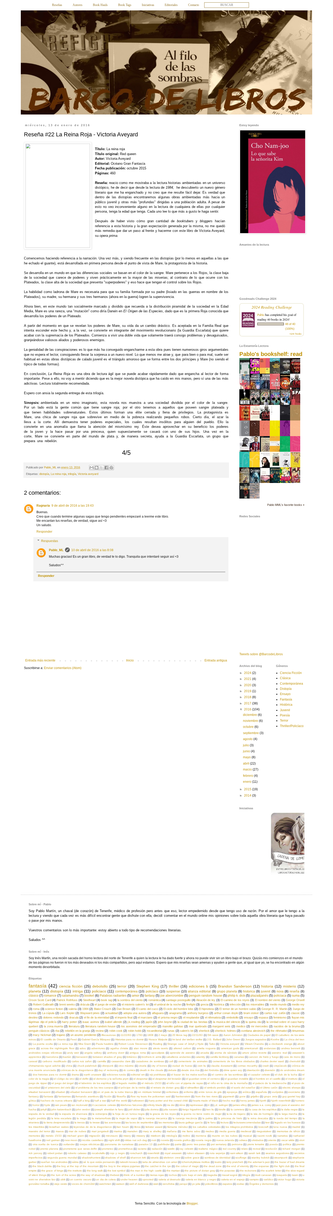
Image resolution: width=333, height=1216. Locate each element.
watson (120, 1183)
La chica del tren (294, 1039)
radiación (157, 1148)
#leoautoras (108, 1035)
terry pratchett (234, 1162)
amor (135, 995)
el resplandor (191, 1017)
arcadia (204, 1052)
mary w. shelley (152, 1131)
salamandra (70, 995)
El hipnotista (206, 1008)
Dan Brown (124, 1008)
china (69, 1065)
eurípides (277, 1092)
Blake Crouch (102, 1008)
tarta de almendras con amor (159, 1162)
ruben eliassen (196, 1153)
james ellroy (240, 1105)
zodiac (241, 1183)
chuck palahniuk (87, 1065)
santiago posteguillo (178, 1000)
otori (301, 1140)
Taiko (212, 1043)
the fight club (282, 1166)
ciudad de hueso (182, 1065)
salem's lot (186, 1030)
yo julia (196, 1183)
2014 (248, 795)
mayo (247, 757)
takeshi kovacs (129, 1162)
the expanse (261, 1166)
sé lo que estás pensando (99, 1162)
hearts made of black (205, 1100)
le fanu (212, 1122)
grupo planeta (227, 991)
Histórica (286, 704)
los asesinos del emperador (139, 1026)
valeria (72, 1008)
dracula (74, 1017)
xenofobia (169, 1183)
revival (256, 1148)
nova (280, 991)
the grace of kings (52, 1170)
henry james (247, 1100)
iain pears (61, 1105)
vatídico (268, 1179)
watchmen (105, 1183)
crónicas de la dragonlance (77, 1070)
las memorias (166, 1122)
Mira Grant (84, 1043)
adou (83, 1048)
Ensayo (285, 694)
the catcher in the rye (158, 1166)
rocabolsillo (98, 1153)
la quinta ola (253, 1021)
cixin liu (201, 1065)
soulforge (241, 1157)
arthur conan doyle (226, 1013)
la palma (207, 1118)
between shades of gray (107, 1056)
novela (165, 1140)
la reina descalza (257, 1118)
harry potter (69, 1021)
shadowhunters (91, 1157)
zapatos (227, 1183)
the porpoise (227, 1170)
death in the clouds (151, 1070)
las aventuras (113, 1122)
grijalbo (255, 1096)
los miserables (255, 1004)
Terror (284, 720)
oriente (272, 1140)
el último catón (269, 1087)
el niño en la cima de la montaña (227, 1083)
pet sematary (219, 1144)
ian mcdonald (80, 1105)
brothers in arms (151, 1056)
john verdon (83, 1109)
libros (137, 1126)
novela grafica (182, 1140)
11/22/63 (126, 1035)
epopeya (232, 1092)
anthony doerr (115, 1052)
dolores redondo (53, 1017)
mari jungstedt (100, 1131)
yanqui (183, 1183)
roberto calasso (77, 1153)
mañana (172, 1131)
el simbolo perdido (215, 1087)
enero (247, 782)
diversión (270, 1070)
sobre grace (192, 1157)
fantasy (150, 995)
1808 (150, 1035)
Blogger (192, 1203)
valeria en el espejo (233, 1179)
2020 (248, 685)
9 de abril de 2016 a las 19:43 (73, 505)
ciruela (142, 1065)
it (208, 1105)
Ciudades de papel (259, 1035)
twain (295, 1175)
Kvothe (275, 1039)
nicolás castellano (92, 1140)
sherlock (204, 1030)
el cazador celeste (259, 1074)
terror (121, 986)
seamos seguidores (277, 1153)
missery (140, 1135)
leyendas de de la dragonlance (93, 1126)
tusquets (282, 1175)
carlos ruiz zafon (82, 1061)
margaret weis (221, 1026)
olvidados (257, 1140)
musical (247, 1135)
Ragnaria (43, 505)
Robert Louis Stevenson (133, 1043)
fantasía (38, 986)
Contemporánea (291, 683)
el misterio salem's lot (135, 1004)
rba (57, 1030)
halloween (138, 1100)
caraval (33, 1061)
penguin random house (205, 995)
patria (178, 1144)
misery (127, 1135)
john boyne (165, 1021)
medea (210, 1131)
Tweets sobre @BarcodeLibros (261, 654)
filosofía (121, 1096)
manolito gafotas (172, 1026)
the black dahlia (42, 1166)
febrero (248, 776)
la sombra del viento (130, 1000)
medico (240, 1026)
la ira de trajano (236, 1113)
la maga (82, 1118)
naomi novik (264, 1135)
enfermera (172, 1092)
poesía (274, 1144)
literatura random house (100, 1026)
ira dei (171, 1105)
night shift (114, 1140)
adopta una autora (134, 1013)
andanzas (270, 1048)
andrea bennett (290, 1048)
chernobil (294, 1061)
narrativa (282, 1135)
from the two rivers (206, 1096)
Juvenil (285, 710)
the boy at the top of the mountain (78, 1166)
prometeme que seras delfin (80, 1148)
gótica (32, 1100)
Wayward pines (90, 1013)
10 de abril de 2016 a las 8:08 (92, 550)
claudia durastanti (221, 1065)
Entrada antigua (215, 660)
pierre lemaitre (256, 1144)
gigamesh (228, 1096)
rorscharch (136, 1153)
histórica (219, 1004)
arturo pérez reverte (254, 1052)
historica (249, 991)
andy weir (73, 1052)
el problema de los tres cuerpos (94, 1087)
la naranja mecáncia (184, 1118)
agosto (248, 739)
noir (154, 1140)
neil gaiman (53, 1140)
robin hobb (134, 1030)
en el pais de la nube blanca (115, 1092)
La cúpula (48, 1013)
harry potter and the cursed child (168, 1100)
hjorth (263, 1100)
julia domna (152, 1109)
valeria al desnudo (169, 1179)
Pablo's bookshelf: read (270, 354)
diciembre (250, 715)
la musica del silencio (226, 1021)
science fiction (54, 1008)
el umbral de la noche (167, 1004)
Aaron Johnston (233, 1035)
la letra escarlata (61, 1118)
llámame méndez (177, 1126)
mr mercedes (259, 1026)
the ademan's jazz (259, 1162)
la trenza (79, 1122)
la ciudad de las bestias (192, 1021)
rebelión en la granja (77, 1030)
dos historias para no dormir (50, 1074)
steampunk (280, 1157)
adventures (98, 1048)
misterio (289, 986)
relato (244, 1148)
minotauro (112, 1135)
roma (36, 1008)
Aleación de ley (205, 1000)
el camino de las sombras (227, 1074)
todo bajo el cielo (192, 1175)
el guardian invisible (236, 1078)
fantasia (48, 1096)
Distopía (286, 689)
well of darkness (139, 1183)
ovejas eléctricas (90, 1144)
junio (247, 751)
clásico (34, 995)
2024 (248, 673)
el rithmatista (213, 1017)
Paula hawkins (105, 1043)
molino (186, 1135)
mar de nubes (77, 1131)
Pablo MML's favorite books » (285, 504)
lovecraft (263, 1126)
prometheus (125, 1148)
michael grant (75, 1135)
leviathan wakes (59, 1126)
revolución (271, 1148)
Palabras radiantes (113, 995)
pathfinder (164, 1144)
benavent (82, 1056)
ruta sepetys (217, 1153)
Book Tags (124, 5)
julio (246, 745)
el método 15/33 (152, 1083)
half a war (100, 1100)
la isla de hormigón (262, 1113)
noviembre (251, 721)
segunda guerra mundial (62, 1157)
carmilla (101, 1061)
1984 (85, 1008)
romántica (154, 1000)
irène (182, 1105)
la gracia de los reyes (163, 1113)
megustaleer (264, 1131)
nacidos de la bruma (287, 1026)
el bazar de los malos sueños (189, 1074)
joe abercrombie (171, 995)
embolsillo (232, 1017)
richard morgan (291, 1148)
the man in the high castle (146, 1170)
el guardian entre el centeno (203, 1078)
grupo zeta (270, 1096)
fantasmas (64, 1096)
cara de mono (292, 1056)
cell (171, 1061)
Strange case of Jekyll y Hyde (185, 1043)
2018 (248, 697)
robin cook (116, 1030)
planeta (35, 991)
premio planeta (49, 1148)
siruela (155, 1157)
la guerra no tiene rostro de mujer (201, 1113)
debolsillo (100, 986)
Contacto (193, 5)
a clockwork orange (280, 1043)
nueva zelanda (225, 1140)
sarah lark (254, 1153)
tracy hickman (42, 1034)
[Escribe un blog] (96, 467)
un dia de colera (106, 1179)
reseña (294, 991)
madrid (296, 1126)
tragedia (212, 1175)
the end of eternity (238, 1166)
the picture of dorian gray (200, 1170)
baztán (67, 1056)
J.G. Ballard (214, 1039)
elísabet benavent (81, 1092)
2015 (248, 789)
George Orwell (295, 1000)
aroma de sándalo (225, 1052)
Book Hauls (100, 5)
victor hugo (284, 1179)
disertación (253, 1070)
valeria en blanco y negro (200, 1179)
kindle (222, 1109)
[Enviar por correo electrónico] (91, 467)
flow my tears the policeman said (151, 1096)
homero (299, 1100)
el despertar (140, 1078)
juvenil (265, 991)
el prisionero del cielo (58, 1087)
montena (201, 1135)
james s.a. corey (261, 1105)
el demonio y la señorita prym (111, 1078)
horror (36, 1105)
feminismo (279, 1017)
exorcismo (294, 1092)
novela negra (203, 1140)
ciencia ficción (70, 986)
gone (242, 1096)
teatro (218, 1162)
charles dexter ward (272, 1061)
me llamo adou (191, 1131)
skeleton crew (172, 1157)
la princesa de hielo (230, 1118)
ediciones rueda (116, 1074)
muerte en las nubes (225, 1135)
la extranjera (99, 1113)
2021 (248, 679)
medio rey (298, 1004)
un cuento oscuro (80, 1179)
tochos (173, 1175)
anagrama (175, 1013)
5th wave (213, 1035)
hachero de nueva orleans (56, 1100)
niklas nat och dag (136, 1140)
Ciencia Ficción (291, 673)
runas (171, 1030)
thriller (174, 986)
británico (132, 1056)
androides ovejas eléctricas (45, 1052)
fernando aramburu (87, 1096)
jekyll (44, 1109)
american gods (230, 1048)
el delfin (84, 1078)
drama (75, 1074)
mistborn (156, 1135)
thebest (114, 1175)
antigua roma (138, 1052)
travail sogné (230, 1175)
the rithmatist (279, 1030)
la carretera (237, 1109)
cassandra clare (121, 1061)
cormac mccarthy (248, 1065)
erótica (247, 1092)
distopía (44, 473)
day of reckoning (108, 1070)
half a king (83, 1100)
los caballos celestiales (206, 1126)
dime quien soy (233, 1070)
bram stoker (251, 1013)
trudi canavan (263, 1175)
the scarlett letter (271, 1170)
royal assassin (173, 1153)
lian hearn (123, 1126)
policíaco (152, 991)
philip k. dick (236, 995)
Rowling (157, 1043)
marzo (248, 769)
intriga (78, 991)
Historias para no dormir (129, 1039)
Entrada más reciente (40, 660)
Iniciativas (148, 5)
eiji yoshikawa (158, 1074)
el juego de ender (105, 1004)
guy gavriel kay (291, 1096)
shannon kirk (138, 1157)
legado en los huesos (287, 1122)
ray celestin (186, 1148)
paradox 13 (146, 1144)
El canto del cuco (147, 1008)
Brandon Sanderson (235, 986)
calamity (200, 1056)
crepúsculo (280, 1065)
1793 (139, 1035)
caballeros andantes (178, 1056)
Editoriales (171, 5)
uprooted (148, 1179)
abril (246, 763)
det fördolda (211, 1070)
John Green (233, 1039)
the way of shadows (93, 1175)
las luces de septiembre (139, 1122)
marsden (132, 1131)
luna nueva (280, 1126)
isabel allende (113, 1021)
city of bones (159, 1065)
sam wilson (237, 1153)
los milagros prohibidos (239, 1126)
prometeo (107, 1148)
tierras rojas (157, 1175)
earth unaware (93, 1074)
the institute (75, 1170)
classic (295, 1013)
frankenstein (183, 1096)
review (99, 1030)
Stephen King (147, 986)
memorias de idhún (288, 1131)
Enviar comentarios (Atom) (62, 668)
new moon (71, 1140)
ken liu (210, 1109)
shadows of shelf (115, 1157)
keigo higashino (192, 1109)
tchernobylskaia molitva (196, 1162)
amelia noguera (206, 1048)
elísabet (60, 1092)
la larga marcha (288, 1113)
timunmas (298, 1030)
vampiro (254, 1179)
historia (267, 986)
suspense (173, 991)
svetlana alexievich (253, 1030)
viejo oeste (60, 1183)
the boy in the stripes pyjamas (122, 1166)
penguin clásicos (39, 1030)
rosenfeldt (153, 1153)
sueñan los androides (54, 1162)
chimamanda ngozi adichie (45, 1065)
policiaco (99, 991)
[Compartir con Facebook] (106, 467)
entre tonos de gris (210, 1092)
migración (94, 1135)
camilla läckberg (219, 1056)
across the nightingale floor (57, 1048)
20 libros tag (179, 1035)
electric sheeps (291, 1087)
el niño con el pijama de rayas (184, 1083)
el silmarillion (191, 1087)
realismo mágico (207, 1148)
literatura (74, 1026)
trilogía (72, 473)
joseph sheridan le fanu (109, 1109)
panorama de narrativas (119, 1144)
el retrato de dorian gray (165, 1087)
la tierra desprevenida (57, 1122)
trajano (60, 1034)
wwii (155, 1183)
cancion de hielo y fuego (264, 1056)
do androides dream (292, 1070)
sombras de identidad (217, 1157)
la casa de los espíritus (263, 1109)
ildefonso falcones (132, 1105)
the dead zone (213, 1166)
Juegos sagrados (255, 1039)
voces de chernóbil (83, 1183)
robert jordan (55, 1153)
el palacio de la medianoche (270, 1083)
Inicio (130, 660)
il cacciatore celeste (104, 1105)
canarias (239, 1056)
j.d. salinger (221, 1105)
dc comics (129, 1070)
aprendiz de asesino (182, 1052)
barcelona (52, 1056)
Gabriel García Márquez (96, 1039)
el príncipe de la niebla (132, 1087)
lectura (225, 1122)
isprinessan (196, 1105)
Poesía (285, 715)
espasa (263, 1017)
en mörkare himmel (149, 1092)
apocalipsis (157, 1052)
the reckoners (248, 1170)
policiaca (280, 995)
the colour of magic (187, 1166)
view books (296, 333)
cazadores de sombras (150, 1061)
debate (172, 1070)
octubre (248, 727)
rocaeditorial (154, 1030)
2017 (248, 703)
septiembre (251, 733)
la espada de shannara (73, 1113)
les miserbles (36, 1126)
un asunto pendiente (83, 1034)
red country (229, 1148)
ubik (62, 1179)
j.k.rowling (133, 1021)
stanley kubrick (260, 1157)
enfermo (189, 1092)
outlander (69, 1144)
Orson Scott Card (40, 1000)
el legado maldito (126, 1083)
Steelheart (89, 1000)
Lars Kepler (67, 1013)
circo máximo (126, 1065)
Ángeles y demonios (261, 1183)
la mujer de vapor (127, 1118)
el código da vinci (64, 1078)
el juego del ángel (63, 1083)
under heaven (129, 1179)
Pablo (260, 315)
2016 (248, 709)
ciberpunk (107, 1065)
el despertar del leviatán (166, 1078)
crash (265, 1065)
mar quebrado (198, 1026)
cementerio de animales (192, 1061)
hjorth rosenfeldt (281, 1100)
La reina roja (58, 473)
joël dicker (134, 1109)
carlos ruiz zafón (275, 1013)
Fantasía (286, 699)
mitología (171, 1135)
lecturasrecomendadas (247, 1122)
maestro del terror (39, 1131)
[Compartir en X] (101, 467)
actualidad (111, 1013)
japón (149, 1021)
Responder (44, 531)
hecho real (229, 1100)
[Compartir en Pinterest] (111, 467)
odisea (243, 1140)
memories (34, 1135)
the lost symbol (116, 1170)
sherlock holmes (225, 1030)
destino (33, 1017)
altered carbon (182, 1048)
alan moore (141, 1048)
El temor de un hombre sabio (237, 1008)
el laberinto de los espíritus (95, 1083)
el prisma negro (168, 1017)
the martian (173, 1170)
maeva (60, 1131)
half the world (119, 1100)
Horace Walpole (158, 1039)
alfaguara (158, 1013)
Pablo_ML (56, 550)
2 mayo (162, 1035)
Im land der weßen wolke (187, 1039)
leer (267, 1122)
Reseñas (57, 5)
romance (50, 995)
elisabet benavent (39, 1092)
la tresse (95, 1122)
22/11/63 (197, 1035)
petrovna (237, 1144)
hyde (47, 1105)
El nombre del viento (268, 1000)
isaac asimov (90, 1021)
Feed (74, 1039)
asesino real (279, 1052)
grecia (204, 1004)
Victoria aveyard (88, 473)
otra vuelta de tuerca (45, 1144)
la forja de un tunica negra (128, 1113)
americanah (251, 1048)
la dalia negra (289, 1109)
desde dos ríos (190, 1070)
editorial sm (138, 1074)
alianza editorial (199, 991)
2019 (248, 691)
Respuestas (49, 541)
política (287, 1144)
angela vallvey (93, 1052)
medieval (246, 1131)
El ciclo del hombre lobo (178, 1008)
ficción (108, 1096)
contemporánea (126, 991)
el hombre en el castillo (267, 1078)
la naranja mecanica (155, 1118)
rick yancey (35, 1153)
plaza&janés (259, 995)
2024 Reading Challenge (272, 307)
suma (296, 995)
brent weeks (67, 1004)
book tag (106, 1000)
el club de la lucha (286, 1074)
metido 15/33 (54, 1135)
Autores (77, 5)
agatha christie (119, 1048)
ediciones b (198, 986)
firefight (190, 1004)
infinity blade (154, 1105)
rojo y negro (117, 1153)
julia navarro (170, 1109)
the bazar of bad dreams (289, 1162)
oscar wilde (287, 1140)
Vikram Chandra (254, 1043)
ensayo (248, 1017)
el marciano (145, 1017)
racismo (142, 1148)
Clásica (285, 678)
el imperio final (124, 1017)
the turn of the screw (63, 1175)
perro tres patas (196, 1144)
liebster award (153, 1126)
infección (235, 1004)
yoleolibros (211, 1183)
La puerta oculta (43, 1043)
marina (118, 1131)
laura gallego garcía (191, 1122)
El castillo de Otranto (53, 1039)
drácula (84, 1004)
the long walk (95, 1170)
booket (89, 995)
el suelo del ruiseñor (243, 1087)
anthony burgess (198, 1013)
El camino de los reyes (235, 1000)
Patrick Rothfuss (67, 1000)
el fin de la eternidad (96, 1017)
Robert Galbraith (43, 1004)
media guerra (227, 1131)
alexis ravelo (160, 1048)
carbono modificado (54, 1061)
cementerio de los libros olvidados (234, 1061)
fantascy (34, 1096)
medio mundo (278, 1004)
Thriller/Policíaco (292, 726)
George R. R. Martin (274, 1008)
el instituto (291, 1078)
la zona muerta (53, 1026)
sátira (75, 1162)
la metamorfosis (101, 1118)
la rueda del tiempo (285, 1118)
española (261, 1092)
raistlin (171, 1148)
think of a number (134, 1175)
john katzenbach (61, 1109)
